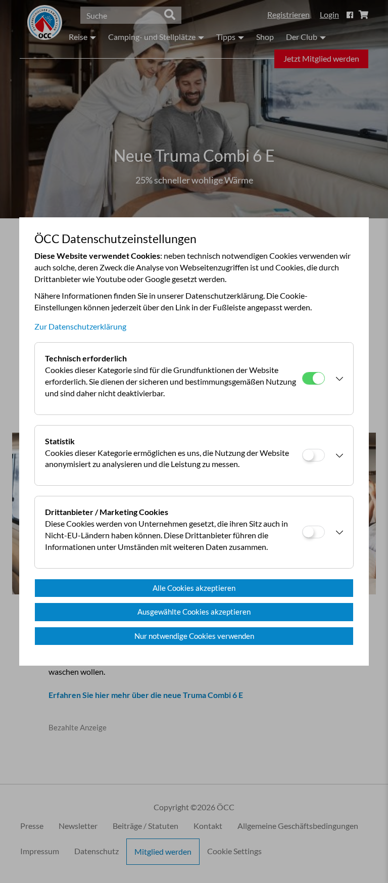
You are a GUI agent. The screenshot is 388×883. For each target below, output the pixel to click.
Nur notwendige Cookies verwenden (194, 635)
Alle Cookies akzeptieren (194, 587)
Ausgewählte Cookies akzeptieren (194, 611)
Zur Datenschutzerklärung (80, 326)
